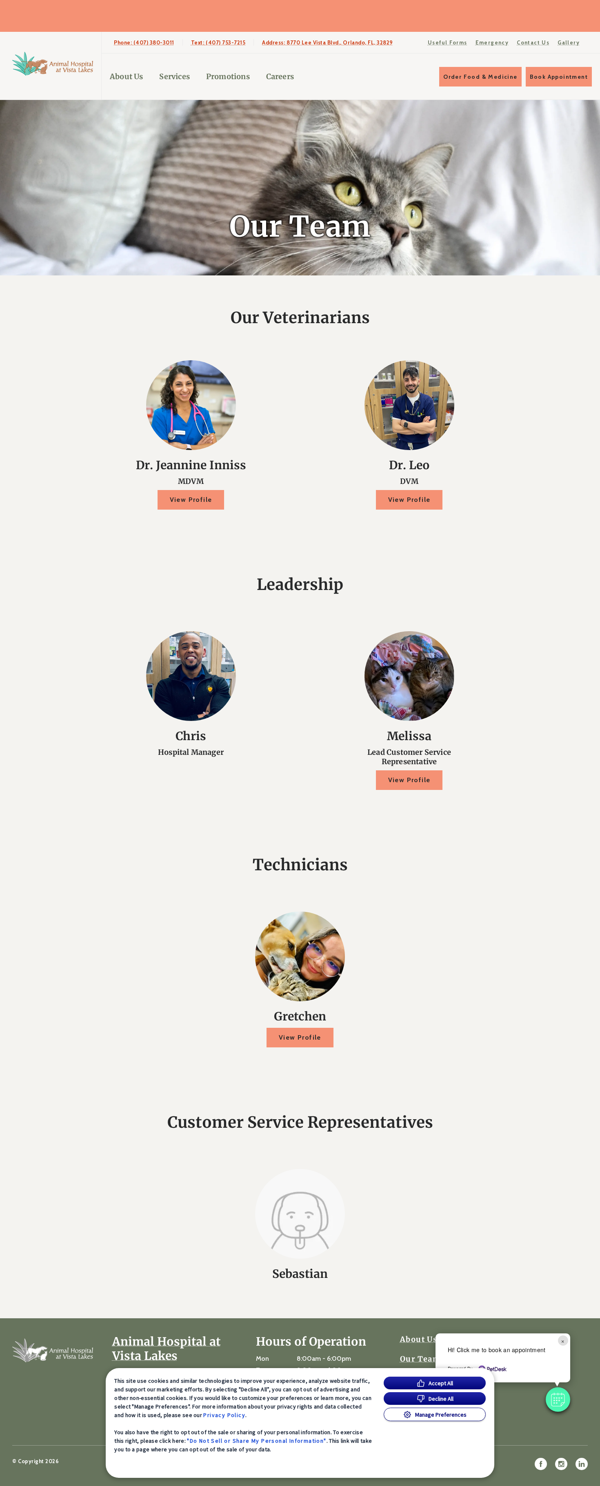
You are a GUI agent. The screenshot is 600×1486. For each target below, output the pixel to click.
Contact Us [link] (533, 42)
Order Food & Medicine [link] (480, 76)
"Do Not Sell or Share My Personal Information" (256, 1440)
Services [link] (174, 76)
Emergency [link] (492, 42)
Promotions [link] (228, 76)
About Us (126, 76)
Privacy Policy (224, 1415)
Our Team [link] (420, 1359)
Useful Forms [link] (447, 42)
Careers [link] (280, 76)
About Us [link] (418, 1339)
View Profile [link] (191, 499)
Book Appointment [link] (559, 76)
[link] (52, 64)
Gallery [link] (569, 42)
